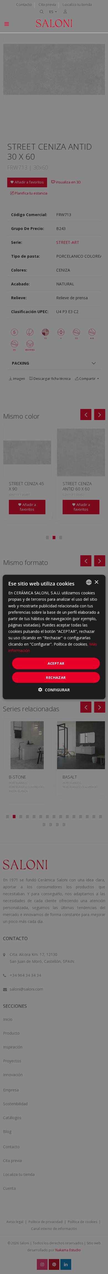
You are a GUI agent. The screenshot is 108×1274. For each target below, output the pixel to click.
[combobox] (88, 582)
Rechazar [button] (56, 677)
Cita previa (47, 4)
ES (51, 11)
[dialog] (54, 637)
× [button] (96, 582)
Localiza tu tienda (77, 4)
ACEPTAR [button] (56, 663)
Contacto (24, 4)
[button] (54, 689)
